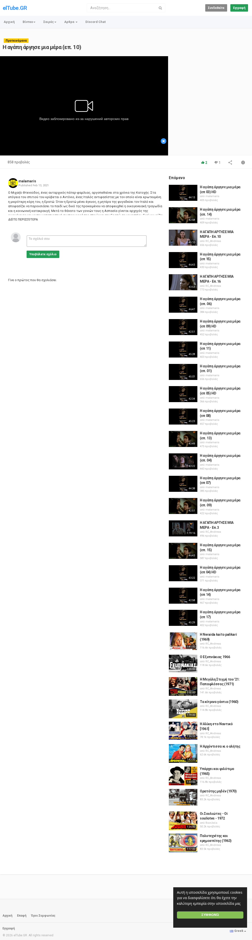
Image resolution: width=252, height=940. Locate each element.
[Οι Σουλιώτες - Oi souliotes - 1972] (183, 820)
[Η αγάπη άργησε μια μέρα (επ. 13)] (183, 439)
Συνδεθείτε (216, 8)
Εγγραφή (239, 8)
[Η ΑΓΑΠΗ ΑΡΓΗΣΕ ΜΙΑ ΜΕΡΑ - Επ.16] (183, 282)
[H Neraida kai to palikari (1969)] (183, 641)
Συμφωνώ (210, 915)
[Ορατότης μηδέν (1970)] (183, 797)
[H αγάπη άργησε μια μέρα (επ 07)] (183, 484)
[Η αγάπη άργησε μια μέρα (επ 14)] (183, 596)
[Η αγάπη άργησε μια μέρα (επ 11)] (183, 350)
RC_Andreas (213, 241)
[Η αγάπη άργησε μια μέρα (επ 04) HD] (183, 573)
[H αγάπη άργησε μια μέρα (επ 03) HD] (183, 193)
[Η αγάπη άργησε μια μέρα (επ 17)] (183, 618)
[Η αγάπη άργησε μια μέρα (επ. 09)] (183, 506)
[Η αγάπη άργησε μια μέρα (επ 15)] (183, 260)
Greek (239, 931)
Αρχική (9, 22)
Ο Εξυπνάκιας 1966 (215, 657)
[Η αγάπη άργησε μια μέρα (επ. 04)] (183, 461)
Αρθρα (69, 22)
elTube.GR (15, 8)
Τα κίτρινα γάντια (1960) (219, 702)
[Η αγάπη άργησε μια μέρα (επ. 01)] (183, 372)
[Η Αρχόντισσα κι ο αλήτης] (183, 753)
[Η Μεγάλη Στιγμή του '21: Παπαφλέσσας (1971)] (183, 686)
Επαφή (21, 915)
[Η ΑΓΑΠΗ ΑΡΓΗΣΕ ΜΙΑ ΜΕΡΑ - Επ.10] (183, 238)
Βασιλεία (211, 822)
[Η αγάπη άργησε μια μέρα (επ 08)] (183, 417)
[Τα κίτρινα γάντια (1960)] (183, 709)
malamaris (27, 181)
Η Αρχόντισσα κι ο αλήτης (220, 746)
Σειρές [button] (48, 22)
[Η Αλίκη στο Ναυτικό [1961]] (183, 730)
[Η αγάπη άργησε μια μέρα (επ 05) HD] (183, 394)
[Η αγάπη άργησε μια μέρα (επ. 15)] (183, 551)
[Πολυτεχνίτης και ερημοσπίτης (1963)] (183, 843)
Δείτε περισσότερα (23, 219)
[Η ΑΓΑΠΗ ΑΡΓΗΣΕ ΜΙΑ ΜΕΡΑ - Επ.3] (183, 528)
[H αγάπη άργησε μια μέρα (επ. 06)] (183, 305)
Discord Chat (95, 22)
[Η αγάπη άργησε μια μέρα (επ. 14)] (183, 215)
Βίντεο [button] (28, 22)
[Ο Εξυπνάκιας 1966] (183, 663)
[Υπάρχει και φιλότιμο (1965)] (183, 776)
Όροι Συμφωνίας (43, 915)
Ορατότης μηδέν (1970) (218, 791)
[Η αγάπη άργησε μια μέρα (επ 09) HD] (183, 327)
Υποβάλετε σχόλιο (43, 254)
